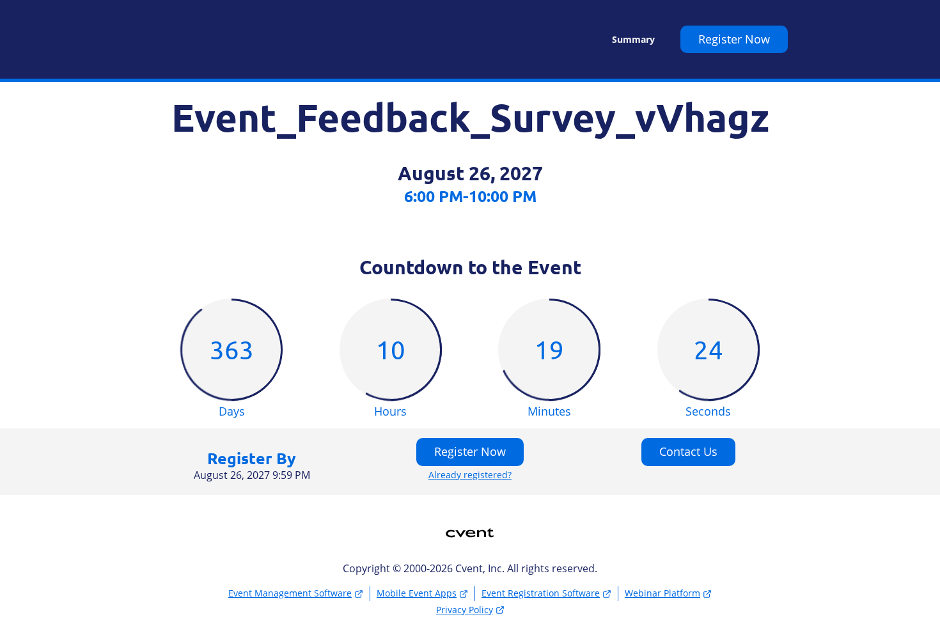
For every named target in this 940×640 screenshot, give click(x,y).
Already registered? (470, 475)
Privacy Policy (464, 610)
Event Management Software (290, 593)
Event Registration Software (541, 593)
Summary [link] (633, 39)
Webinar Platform (662, 593)
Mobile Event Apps (417, 593)
